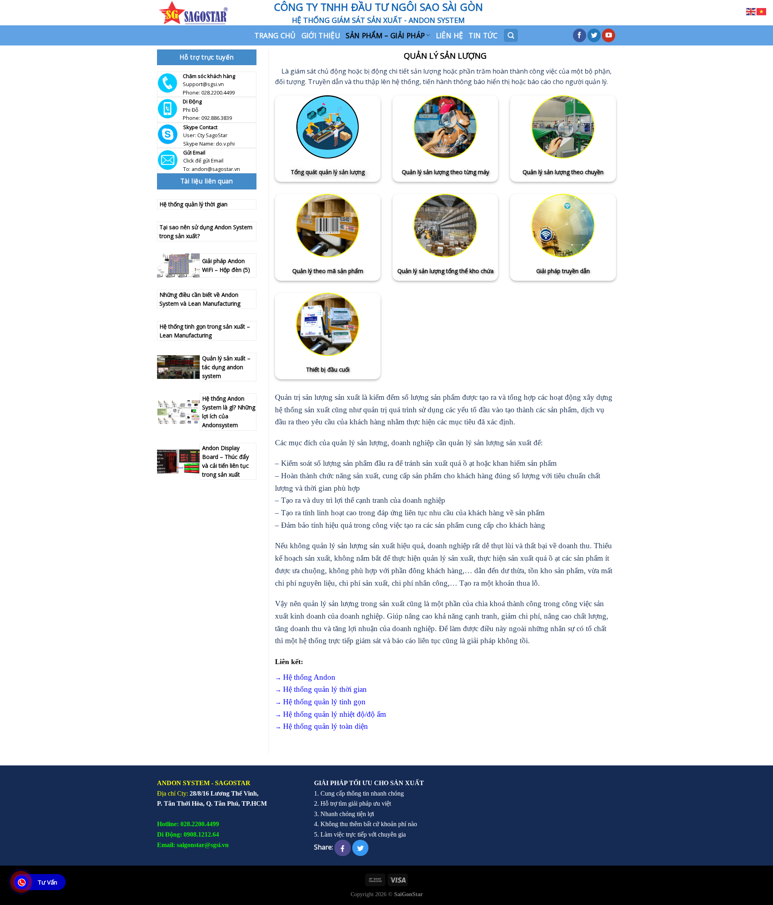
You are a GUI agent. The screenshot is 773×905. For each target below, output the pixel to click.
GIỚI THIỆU (321, 35)
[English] (751, 10)
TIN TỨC (483, 35)
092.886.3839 (216, 117)
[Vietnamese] (761, 10)
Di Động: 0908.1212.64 (188, 834)
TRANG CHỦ (275, 35)
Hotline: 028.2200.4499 (188, 824)
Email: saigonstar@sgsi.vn (193, 844)
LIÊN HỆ (449, 35)
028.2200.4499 (218, 92)
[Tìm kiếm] (511, 35)
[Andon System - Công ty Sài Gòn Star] (209, 12)
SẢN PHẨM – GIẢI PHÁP (385, 35)
